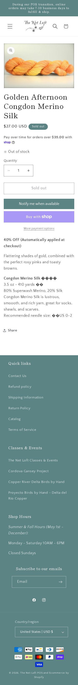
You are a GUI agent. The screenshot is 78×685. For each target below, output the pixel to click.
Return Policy (19, 408)
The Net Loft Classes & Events (33, 460)
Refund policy (19, 387)
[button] (10, 26)
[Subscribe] (60, 582)
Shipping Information (25, 397)
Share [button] (12, 330)
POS (40, 672)
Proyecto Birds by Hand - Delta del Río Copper (37, 495)
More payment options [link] (39, 228)
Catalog (14, 419)
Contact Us (17, 376)
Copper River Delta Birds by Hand (36, 482)
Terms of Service (22, 430)
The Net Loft (28, 672)
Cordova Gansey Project (28, 471)
